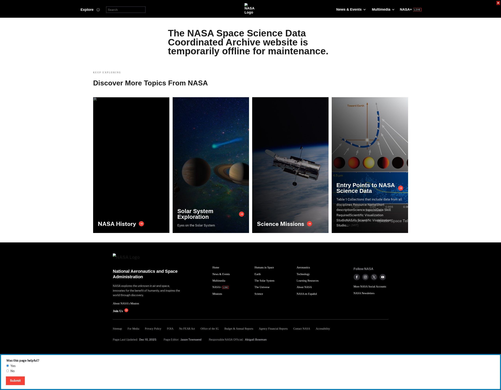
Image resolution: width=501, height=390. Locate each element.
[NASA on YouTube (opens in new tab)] (383, 277)
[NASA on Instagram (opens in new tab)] (365, 277)
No (12, 371)
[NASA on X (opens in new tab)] (374, 277)
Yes (13, 366)
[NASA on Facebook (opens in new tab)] (357, 277)
